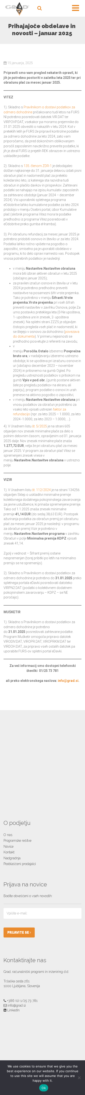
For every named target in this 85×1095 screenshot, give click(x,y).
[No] (79, 1077)
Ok (44, 1088)
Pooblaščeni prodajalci (20, 864)
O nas (8, 835)
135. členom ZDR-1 (38, 166)
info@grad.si (68, 681)
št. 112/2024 (41, 490)
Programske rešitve (17, 840)
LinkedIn (13, 1010)
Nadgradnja (12, 858)
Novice (8, 846)
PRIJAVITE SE (18, 932)
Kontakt (9, 852)
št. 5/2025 (39, 426)
